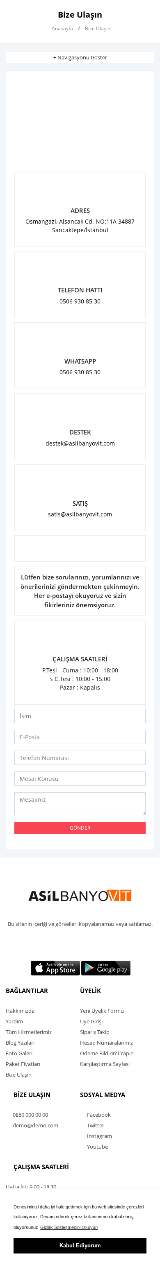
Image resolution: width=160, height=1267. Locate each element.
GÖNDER (80, 827)
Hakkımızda (20, 1010)
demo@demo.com (34, 1125)
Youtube (97, 1146)
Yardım (14, 1021)
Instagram (99, 1136)
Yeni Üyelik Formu (102, 1010)
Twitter (95, 1125)
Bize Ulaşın (19, 1074)
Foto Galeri (19, 1053)
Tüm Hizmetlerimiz (29, 1032)
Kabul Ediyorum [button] (80, 1245)
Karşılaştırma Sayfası (105, 1064)
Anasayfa (61, 28)
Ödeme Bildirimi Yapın (107, 1053)
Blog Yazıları (20, 1042)
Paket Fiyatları (23, 1064)
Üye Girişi (91, 1021)
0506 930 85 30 (80, 301)
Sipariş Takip (95, 1032)
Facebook (98, 1114)
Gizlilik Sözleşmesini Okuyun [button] (69, 1227)
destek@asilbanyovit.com (80, 443)
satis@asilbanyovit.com (80, 514)
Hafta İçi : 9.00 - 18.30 (31, 1186)
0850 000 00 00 (29, 1114)
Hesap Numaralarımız (106, 1042)
